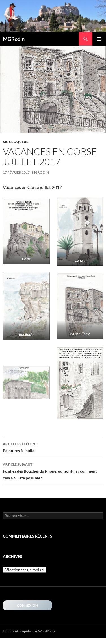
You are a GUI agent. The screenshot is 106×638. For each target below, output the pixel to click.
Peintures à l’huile (20, 447)
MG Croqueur (16, 142)
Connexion (27, 605)
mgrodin (40, 172)
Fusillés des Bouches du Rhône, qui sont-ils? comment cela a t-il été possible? (50, 471)
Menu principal (99, 39)
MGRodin (14, 39)
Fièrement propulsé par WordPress (29, 631)
